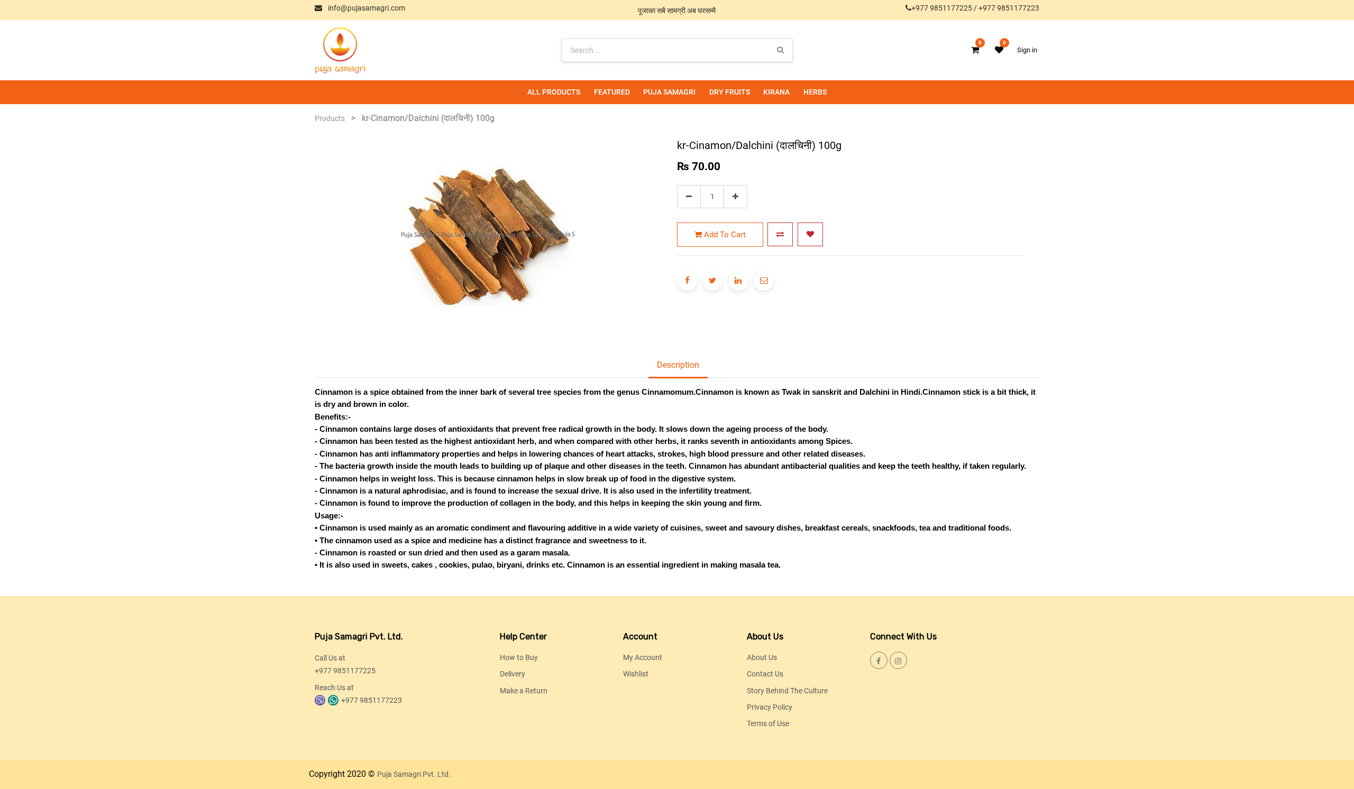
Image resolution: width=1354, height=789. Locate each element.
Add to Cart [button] (724, 234)
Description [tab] (678, 365)
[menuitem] (553, 92)
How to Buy (519, 657)
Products (330, 118)
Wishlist (635, 674)
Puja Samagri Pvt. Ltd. (414, 774)
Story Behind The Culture (787, 690)
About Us (762, 657)
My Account (642, 657)
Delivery (512, 674)
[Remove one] (689, 197)
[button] (780, 234)
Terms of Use (768, 723)
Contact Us (765, 674)
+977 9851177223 (1008, 8)
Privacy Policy (769, 707)
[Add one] (735, 197)
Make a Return (523, 690)
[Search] (780, 50)
